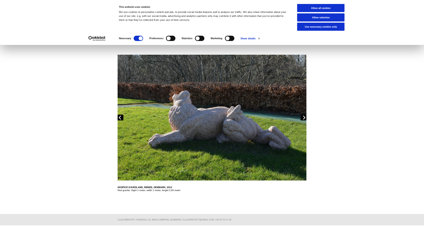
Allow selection (321, 17)
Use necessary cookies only (321, 26)
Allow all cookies (321, 8)
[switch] (170, 38)
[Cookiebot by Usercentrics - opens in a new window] (96, 38)
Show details (248, 38)
